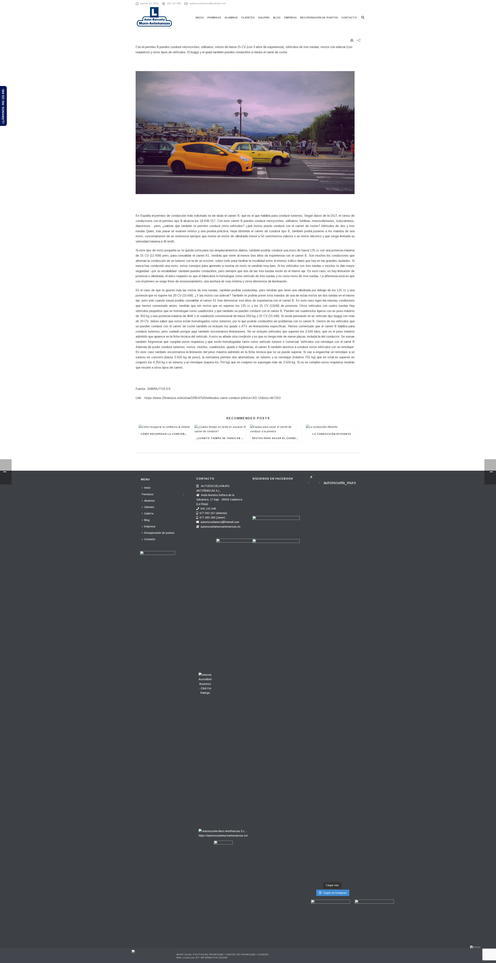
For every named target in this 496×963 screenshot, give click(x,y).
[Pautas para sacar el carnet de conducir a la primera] (276, 429)
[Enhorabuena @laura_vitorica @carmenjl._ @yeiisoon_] (316, 775)
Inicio (199, 17)
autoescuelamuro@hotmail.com (207, 3)
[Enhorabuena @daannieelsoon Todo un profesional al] (348, 571)
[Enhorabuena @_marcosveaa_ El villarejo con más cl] (332, 750)
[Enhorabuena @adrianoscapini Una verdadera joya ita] (316, 583)
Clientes (248, 17)
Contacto (349, 17)
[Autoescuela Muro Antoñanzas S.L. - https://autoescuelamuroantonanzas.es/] (223, 832)
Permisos (214, 17)
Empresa (290, 17)
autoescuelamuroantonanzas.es (220, 526)
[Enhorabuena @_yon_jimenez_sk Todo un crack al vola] (348, 750)
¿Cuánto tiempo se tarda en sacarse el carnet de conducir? (221, 438)
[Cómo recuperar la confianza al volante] (164, 427)
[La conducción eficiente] (331, 427)
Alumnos (231, 17)
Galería (264, 17)
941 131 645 (174, 3)
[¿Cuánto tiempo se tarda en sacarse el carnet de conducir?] (220, 429)
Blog (277, 17)
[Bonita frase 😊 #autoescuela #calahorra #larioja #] (332, 515)
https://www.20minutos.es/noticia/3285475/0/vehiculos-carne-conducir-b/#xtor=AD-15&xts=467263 (213, 398)
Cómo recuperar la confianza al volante (165, 434)
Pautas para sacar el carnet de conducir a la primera (277, 438)
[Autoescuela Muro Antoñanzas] (152, 951)
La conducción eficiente (331, 434)
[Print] (351, 40)
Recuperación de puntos (319, 17)
